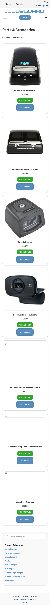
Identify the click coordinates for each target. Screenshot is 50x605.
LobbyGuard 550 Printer (25, 90)
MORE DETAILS (26, 100)
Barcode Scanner (25, 242)
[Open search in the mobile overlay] (25, 536)
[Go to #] (46, 17)
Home (4, 37)
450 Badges (9, 568)
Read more (25, 460)
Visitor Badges (11, 564)
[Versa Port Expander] (25, 485)
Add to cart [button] (25, 107)
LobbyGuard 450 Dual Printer (25, 169)
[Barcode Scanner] (25, 217)
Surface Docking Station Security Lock (25, 446)
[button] (25, 17)
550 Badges (9, 580)
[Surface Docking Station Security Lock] (25, 429)
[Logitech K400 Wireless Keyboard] (25, 363)
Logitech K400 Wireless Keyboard (25, 387)
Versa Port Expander (25, 502)
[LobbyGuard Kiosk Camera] (25, 290)
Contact (25, 602)
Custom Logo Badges (14, 572)
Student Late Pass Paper (15, 576)
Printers (8, 561)
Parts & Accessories (13, 553)
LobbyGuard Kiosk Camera (25, 315)
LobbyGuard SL (11, 557)
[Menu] (5, 18)
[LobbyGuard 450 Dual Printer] (25, 142)
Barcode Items (11, 549)
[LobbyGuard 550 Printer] (25, 66)
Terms (31, 599)
